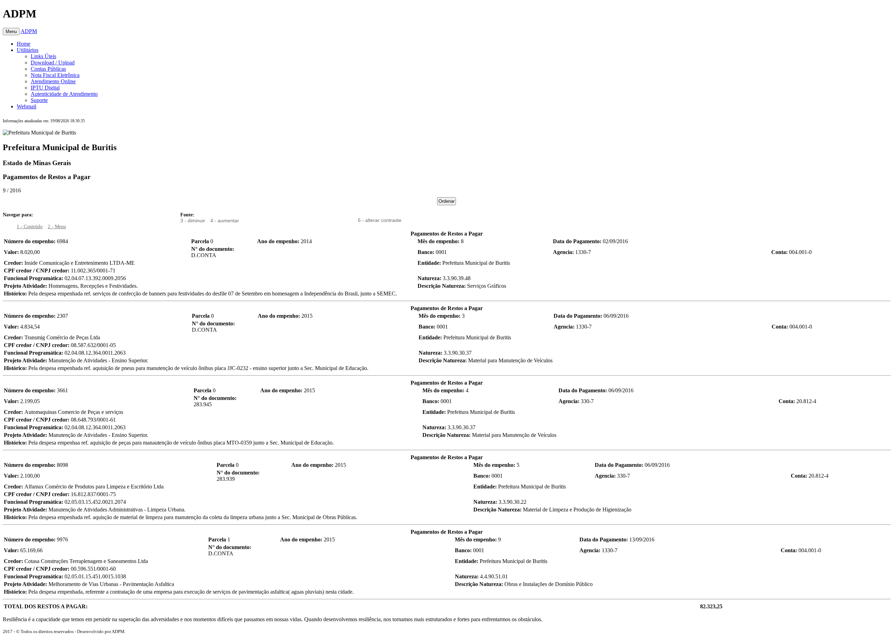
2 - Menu (57, 226)
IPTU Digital (45, 88)
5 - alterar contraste (380, 220)
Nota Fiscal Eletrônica (55, 75)
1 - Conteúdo (30, 226)
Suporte (39, 100)
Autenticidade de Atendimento (64, 94)
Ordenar (446, 201)
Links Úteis (43, 56)
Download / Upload (53, 62)
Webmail (26, 106)
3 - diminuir (192, 220)
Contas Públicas (48, 69)
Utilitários (27, 50)
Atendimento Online (53, 81)
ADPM (29, 31)
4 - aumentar (224, 220)
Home (23, 44)
